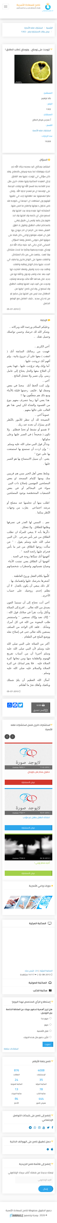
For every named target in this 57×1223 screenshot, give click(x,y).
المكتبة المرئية (38, 923)
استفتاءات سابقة (11, 1049)
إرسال (45, 1189)
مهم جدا (44, 1018)
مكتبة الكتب (40, 990)
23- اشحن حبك (31, 971)
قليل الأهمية (42, 1031)
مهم (46, 1025)
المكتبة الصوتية (38, 982)
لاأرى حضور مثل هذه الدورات (35, 1037)
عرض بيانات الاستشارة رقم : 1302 (35, 32)
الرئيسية (49, 28)
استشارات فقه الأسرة (33, 28)
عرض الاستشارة (28, 782)
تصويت (48, 1044)
